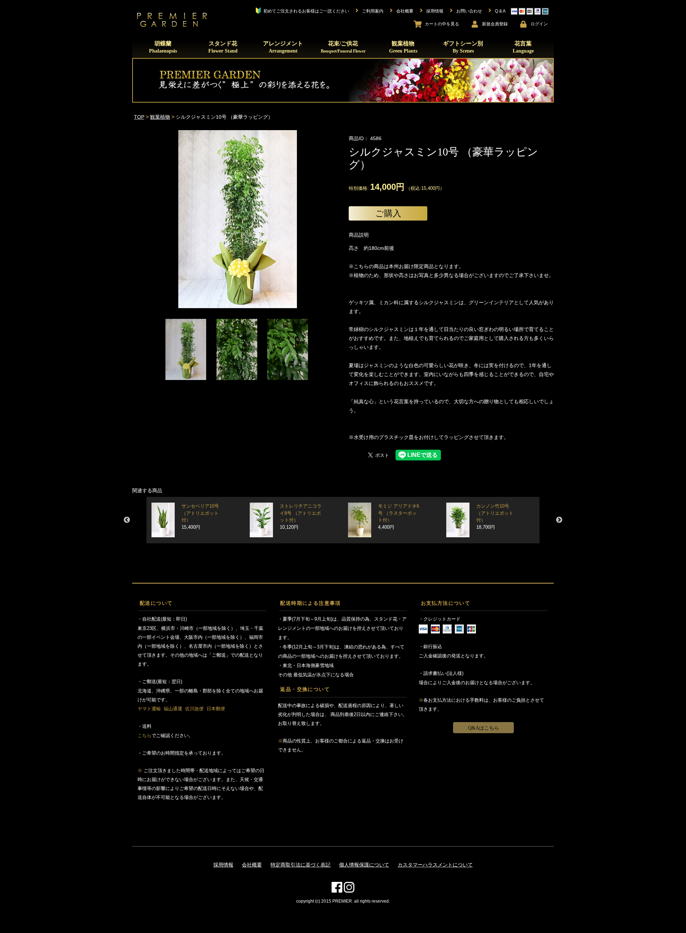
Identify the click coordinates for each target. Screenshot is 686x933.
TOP (139, 117)
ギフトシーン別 (463, 47)
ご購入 (388, 213)
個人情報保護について (364, 865)
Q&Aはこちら (483, 728)
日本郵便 (216, 708)
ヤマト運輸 (149, 708)
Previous (126, 520)
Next (559, 520)
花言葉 (523, 47)
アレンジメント (283, 47)
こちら (144, 735)
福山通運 (173, 708)
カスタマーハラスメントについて (435, 865)
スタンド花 (223, 47)
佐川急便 (194, 708)
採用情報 (223, 865)
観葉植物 (403, 47)
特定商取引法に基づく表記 (300, 865)
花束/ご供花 (343, 46)
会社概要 (252, 865)
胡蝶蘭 (163, 47)
